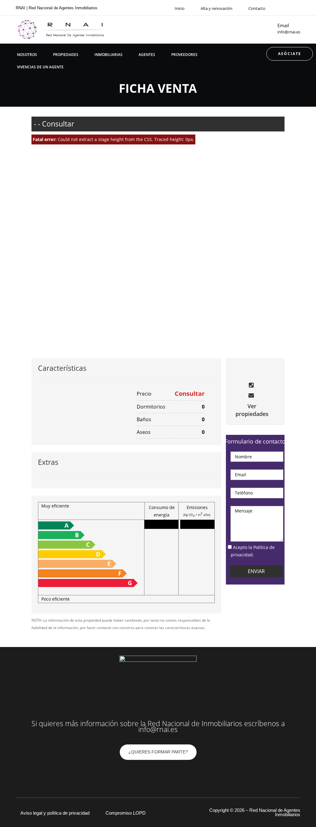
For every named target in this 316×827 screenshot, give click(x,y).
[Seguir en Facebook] (287, 7)
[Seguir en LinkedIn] (170, 775)
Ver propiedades (251, 410)
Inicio (180, 8)
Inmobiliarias (108, 54)
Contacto (256, 8)
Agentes (147, 54)
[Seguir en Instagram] (298, 7)
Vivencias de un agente (40, 67)
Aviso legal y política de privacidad (54, 813)
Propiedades (65, 54)
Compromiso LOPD (126, 813)
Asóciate (289, 53)
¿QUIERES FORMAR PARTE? (158, 751)
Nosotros (27, 54)
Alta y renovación (216, 8)
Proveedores (184, 54)
